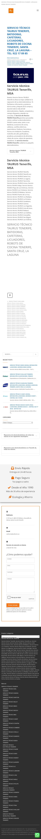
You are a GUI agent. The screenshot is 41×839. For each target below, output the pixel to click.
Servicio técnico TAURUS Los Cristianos (17, 320)
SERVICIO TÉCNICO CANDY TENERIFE (10, 720)
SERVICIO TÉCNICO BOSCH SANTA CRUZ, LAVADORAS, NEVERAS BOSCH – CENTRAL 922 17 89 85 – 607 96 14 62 (24, 407)
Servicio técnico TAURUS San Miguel (16, 330)
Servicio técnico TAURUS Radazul (15, 328)
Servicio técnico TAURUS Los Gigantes (16, 322)
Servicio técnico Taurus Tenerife (18, 63)
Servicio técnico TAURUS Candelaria (16, 305)
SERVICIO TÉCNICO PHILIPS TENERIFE (10, 785)
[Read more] (10, 297)
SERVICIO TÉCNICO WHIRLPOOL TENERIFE (9, 815)
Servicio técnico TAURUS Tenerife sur (16, 337)
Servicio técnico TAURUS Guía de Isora (16, 310)
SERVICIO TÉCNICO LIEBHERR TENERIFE (11, 772)
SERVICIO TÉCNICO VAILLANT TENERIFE (11, 810)
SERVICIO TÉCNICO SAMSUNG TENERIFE (8, 789)
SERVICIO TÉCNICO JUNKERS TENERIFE (11, 763)
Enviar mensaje (12, 605)
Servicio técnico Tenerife (20, 65)
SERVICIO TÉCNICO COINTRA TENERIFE (11, 724)
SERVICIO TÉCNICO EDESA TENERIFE (10, 741)
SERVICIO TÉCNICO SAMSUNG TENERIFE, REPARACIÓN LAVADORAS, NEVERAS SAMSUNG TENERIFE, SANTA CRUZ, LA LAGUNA (23, 385)
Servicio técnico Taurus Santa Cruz (16, 62)
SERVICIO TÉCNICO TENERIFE (9, 686)
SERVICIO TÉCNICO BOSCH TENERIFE (10, 711)
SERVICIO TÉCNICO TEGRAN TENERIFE (11, 802)
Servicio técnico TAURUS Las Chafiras (16, 316)
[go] (35, 354)
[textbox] (20, 637)
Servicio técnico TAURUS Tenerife (15, 335)
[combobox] (20, 636)
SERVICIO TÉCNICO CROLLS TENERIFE (10, 733)
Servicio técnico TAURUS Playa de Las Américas (19, 325)
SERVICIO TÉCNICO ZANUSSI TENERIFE (11, 819)
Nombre (9, 559)
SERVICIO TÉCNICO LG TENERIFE (9, 767)
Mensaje (9, 578)
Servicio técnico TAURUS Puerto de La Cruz (18, 327)
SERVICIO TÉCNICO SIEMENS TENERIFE (11, 793)
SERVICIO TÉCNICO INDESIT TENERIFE (10, 759)
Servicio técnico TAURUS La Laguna (16, 313)
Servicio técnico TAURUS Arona (15, 303)
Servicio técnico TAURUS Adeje (16, 301)
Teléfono (9, 572)
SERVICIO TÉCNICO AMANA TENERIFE (10, 694)
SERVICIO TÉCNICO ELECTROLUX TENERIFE (9, 746)
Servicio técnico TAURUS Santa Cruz (16, 332)
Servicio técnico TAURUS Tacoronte (16, 334)
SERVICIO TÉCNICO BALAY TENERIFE (10, 703)
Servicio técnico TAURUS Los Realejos (16, 323)
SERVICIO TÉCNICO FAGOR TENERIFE (10, 750)
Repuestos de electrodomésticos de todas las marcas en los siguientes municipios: (19, 435)
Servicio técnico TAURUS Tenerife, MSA (18, 151)
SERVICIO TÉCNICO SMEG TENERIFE (10, 798)
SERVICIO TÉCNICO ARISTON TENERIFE (11, 698)
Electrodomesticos (13, 58)
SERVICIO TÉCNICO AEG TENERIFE (9, 690)
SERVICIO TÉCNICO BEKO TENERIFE (10, 707)
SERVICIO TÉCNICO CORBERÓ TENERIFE (11, 728)
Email (8, 565)
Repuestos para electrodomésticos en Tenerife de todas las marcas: (20, 448)
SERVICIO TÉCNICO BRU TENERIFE (9, 715)
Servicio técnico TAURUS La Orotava (16, 315)
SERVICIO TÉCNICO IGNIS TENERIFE (10, 754)
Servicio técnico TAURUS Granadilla (16, 308)
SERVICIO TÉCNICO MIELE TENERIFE (10, 780)
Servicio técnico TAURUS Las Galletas (16, 318)
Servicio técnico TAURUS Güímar (15, 311)
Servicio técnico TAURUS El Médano (16, 306)
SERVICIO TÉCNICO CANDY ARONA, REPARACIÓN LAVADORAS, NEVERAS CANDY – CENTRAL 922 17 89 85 (23, 396)
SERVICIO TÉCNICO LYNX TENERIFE (10, 776)
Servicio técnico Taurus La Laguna (16, 61)
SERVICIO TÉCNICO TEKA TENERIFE (10, 806)
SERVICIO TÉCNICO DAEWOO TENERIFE (11, 737)
